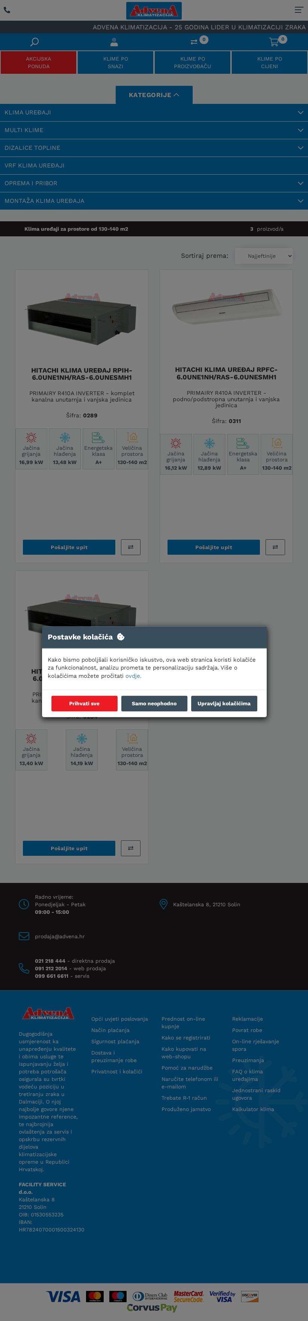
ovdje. (133, 676)
